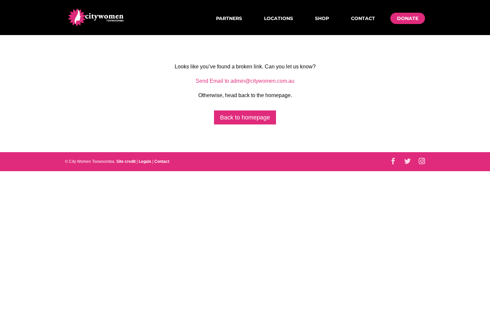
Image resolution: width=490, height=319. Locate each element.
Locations (278, 18)
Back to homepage (245, 117)
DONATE (407, 18)
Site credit (126, 161)
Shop (322, 18)
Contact (363, 18)
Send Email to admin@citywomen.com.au (245, 81)
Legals (145, 161)
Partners (229, 18)
